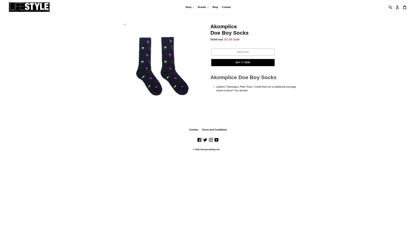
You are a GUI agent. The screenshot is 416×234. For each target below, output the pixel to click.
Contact (193, 129)
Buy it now (243, 62)
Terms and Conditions (214, 129)
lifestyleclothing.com (210, 149)
